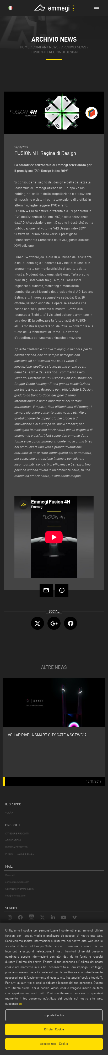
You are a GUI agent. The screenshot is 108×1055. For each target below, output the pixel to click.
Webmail (10, 875)
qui (21, 1003)
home (25, 47)
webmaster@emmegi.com (19, 888)
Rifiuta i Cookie (54, 1029)
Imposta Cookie (54, 1015)
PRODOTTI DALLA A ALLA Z (19, 853)
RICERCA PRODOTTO (16, 847)
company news (45, 47)
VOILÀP (9, 812)
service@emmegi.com (17, 881)
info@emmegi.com (15, 895)
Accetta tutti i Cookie (54, 1043)
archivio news (73, 47)
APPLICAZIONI (13, 840)
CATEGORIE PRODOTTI (17, 833)
